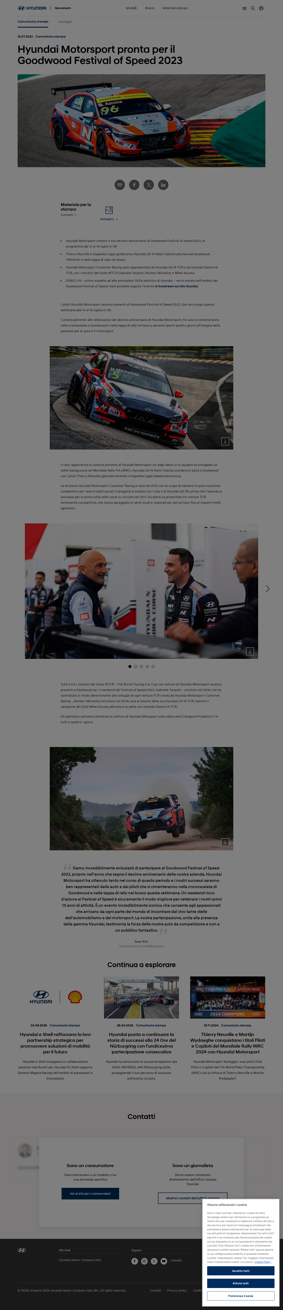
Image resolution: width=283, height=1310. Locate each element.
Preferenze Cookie (240, 1296)
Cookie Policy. (263, 1262)
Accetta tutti (241, 1270)
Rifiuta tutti (241, 1283)
